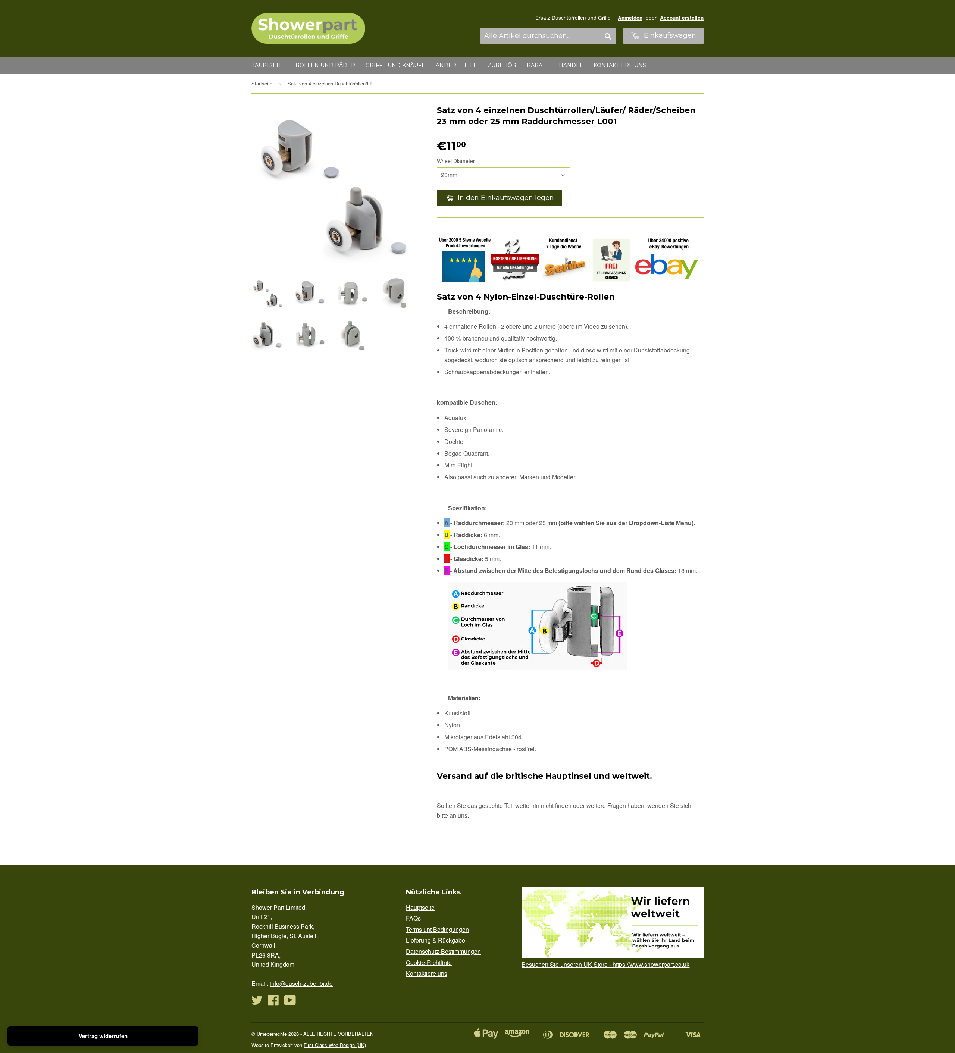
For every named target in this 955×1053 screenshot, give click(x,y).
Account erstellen (682, 17)
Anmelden (630, 17)
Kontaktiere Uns (620, 65)
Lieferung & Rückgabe (435, 940)
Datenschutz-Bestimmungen (443, 951)
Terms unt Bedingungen (437, 929)
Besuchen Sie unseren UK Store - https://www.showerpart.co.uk (605, 964)
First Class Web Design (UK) (335, 1045)
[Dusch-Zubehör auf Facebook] (273, 1002)
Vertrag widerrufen (103, 1036)
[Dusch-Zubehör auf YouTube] (290, 1002)
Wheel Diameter (456, 160)
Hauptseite (267, 65)
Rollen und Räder (325, 65)
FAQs (413, 918)
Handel (571, 65)
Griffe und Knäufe (395, 65)
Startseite (261, 83)
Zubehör (502, 65)
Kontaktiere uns (426, 973)
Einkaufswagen (669, 35)
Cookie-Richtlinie (429, 962)
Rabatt (537, 65)
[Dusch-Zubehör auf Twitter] (257, 1002)
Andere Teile (456, 65)
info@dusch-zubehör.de (301, 983)
